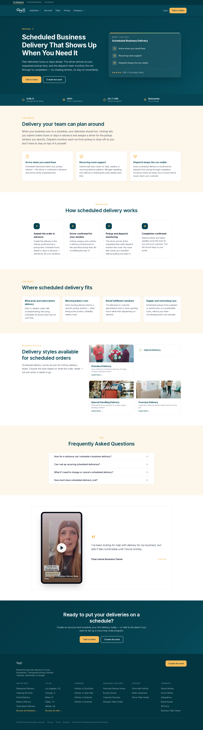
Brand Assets (167, 702)
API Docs (165, 706)
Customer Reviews (111, 697)
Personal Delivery (34, 2)
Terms (58, 722)
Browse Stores (110, 693)
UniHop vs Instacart (83, 697)
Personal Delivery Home (114, 688)
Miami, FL (49, 697)
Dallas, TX (50, 702)
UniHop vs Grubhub (83, 702)
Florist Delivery (23, 697)
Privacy (50, 722)
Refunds (66, 722)
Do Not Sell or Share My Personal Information (90, 722)
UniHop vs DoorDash (83, 688)
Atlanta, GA (50, 706)
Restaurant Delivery (25, 688)
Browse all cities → (53, 710)
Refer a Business (139, 693)
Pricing (67, 10)
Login (165, 10)
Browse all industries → (27, 710)
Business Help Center (171, 710)
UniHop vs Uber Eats (83, 693)
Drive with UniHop (140, 688)
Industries (34, 10)
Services (48, 10)
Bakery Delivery (23, 702)
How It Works (167, 693)
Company (77, 10)
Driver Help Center (140, 697)
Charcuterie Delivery (25, 706)
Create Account (54, 79)
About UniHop (167, 688)
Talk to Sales (178, 10)
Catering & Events (24, 693)
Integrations (166, 697)
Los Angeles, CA (52, 688)
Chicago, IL (50, 693)
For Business (18, 2)
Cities (58, 10)
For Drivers (49, 2)
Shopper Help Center (113, 702)
